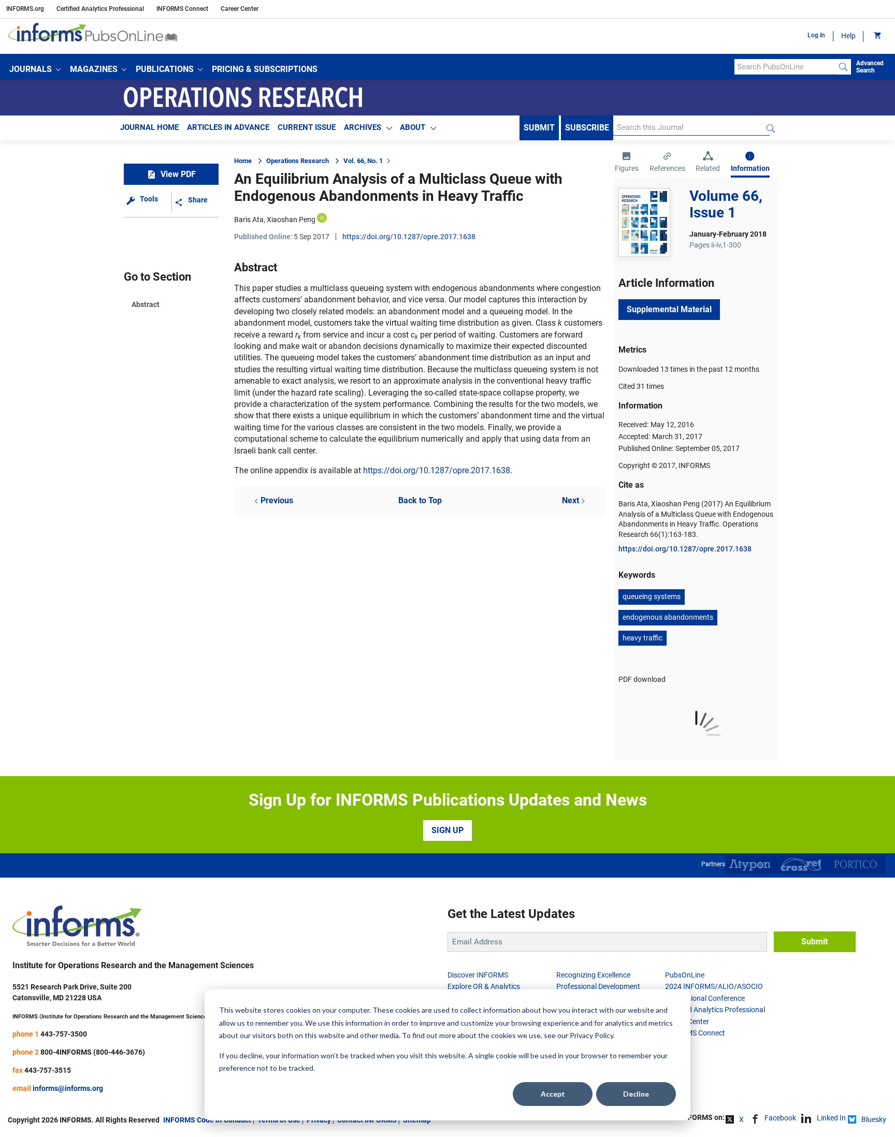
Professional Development (598, 986)
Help (848, 36)
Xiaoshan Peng (291, 219)
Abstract (146, 304)
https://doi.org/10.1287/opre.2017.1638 (408, 236)
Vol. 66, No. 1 (363, 161)
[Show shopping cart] (876, 36)
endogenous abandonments (668, 617)
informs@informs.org (68, 1088)
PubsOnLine (684, 975)
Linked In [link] (831, 1118)
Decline (636, 1093)
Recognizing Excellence (593, 975)
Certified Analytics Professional (100, 8)
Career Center (239, 8)
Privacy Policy (591, 1035)
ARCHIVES (362, 127)
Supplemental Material (669, 309)
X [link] (741, 1119)
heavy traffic (642, 638)
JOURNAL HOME (149, 127)
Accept (553, 1093)
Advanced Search (870, 67)
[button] (35, 69)
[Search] (843, 67)
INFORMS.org (25, 8)
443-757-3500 (63, 1034)
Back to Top (420, 500)
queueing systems (652, 596)
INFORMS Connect (182, 8)
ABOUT (412, 127)
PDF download (642, 679)
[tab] (626, 163)
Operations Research (297, 161)
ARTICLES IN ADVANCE (228, 127)
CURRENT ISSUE (307, 127)
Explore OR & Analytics (483, 986)
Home (243, 161)
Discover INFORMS (477, 975)
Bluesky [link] (873, 1119)
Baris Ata (249, 219)
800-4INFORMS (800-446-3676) (92, 1052)
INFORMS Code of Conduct (207, 1120)
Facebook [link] (780, 1118)
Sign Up (447, 830)
